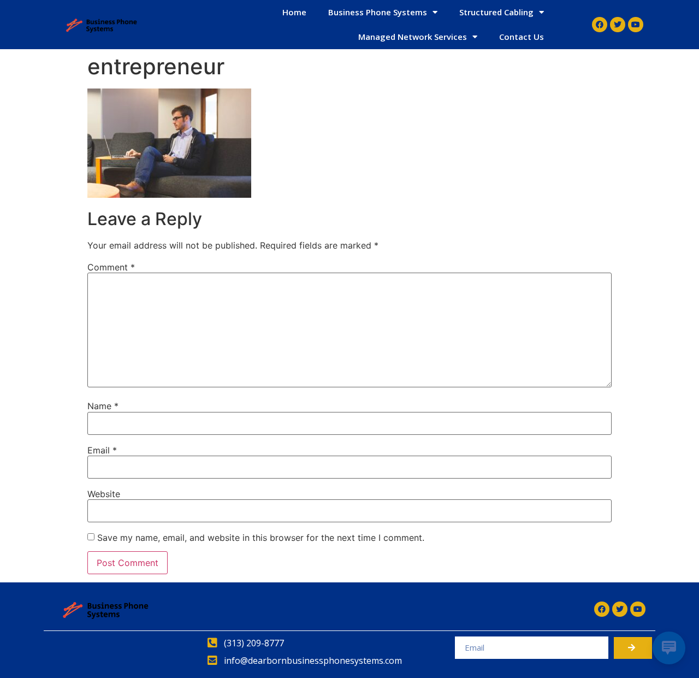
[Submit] (633, 648)
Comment (111, 267)
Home (294, 12)
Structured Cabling (496, 12)
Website (103, 494)
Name (103, 406)
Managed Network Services (412, 36)
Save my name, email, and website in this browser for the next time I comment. (260, 537)
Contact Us (521, 36)
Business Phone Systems (377, 12)
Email (102, 450)
